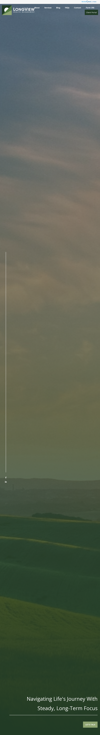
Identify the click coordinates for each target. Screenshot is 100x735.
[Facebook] (5, 477)
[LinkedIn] (6, 481)
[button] (37, 7)
